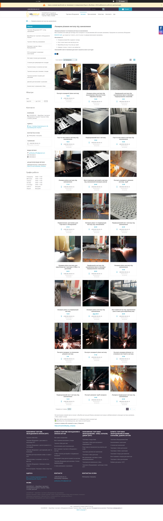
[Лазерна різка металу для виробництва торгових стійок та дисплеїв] (68, 249)
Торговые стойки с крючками (119, 450)
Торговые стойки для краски (118, 448)
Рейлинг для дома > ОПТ (117, 462)
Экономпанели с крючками (118, 442)
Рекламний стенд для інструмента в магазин (67, 458)
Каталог (83, 14)
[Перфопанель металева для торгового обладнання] (68, 206)
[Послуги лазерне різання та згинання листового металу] (123, 336)
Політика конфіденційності (114, 508)
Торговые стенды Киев (89, 439)
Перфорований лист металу (96, 137)
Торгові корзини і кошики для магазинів (36, 76)
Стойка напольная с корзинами (63, 466)
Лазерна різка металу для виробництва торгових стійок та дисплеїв (68, 267)
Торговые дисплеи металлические (92, 451)
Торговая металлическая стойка (91, 462)
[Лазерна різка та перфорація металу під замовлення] (96, 206)
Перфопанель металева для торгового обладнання (68, 223)
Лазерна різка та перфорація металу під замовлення (95, 223)
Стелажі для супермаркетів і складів (37, 62)
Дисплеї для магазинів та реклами (37, 81)
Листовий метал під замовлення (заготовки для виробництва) (123, 310)
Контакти (108, 14)
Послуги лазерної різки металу (68, 93)
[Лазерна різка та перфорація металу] (68, 293)
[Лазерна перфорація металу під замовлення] (123, 378)
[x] (57, 54)
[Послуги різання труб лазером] (96, 378)
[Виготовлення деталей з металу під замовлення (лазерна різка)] (96, 164)
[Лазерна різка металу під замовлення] (68, 164)
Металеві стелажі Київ (60, 437)
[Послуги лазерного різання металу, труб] (123, 164)
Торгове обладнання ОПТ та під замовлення (36, 30)
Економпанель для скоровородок (64, 446)
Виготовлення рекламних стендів (64, 440)
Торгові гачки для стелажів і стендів (37, 71)
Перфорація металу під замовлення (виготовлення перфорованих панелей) (123, 95)
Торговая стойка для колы (90, 454)
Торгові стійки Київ (31, 437)
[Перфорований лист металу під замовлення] (123, 206)
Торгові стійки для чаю (61, 443)
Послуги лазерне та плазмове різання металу (68, 353)
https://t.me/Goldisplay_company (65, 425)
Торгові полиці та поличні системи (37, 67)
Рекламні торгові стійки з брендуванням (34, 47)
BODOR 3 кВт (58, 35)
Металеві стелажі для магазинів (36, 58)
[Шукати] (103, 9)
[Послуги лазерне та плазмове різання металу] (68, 336)
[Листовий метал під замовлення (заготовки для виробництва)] (123, 293)
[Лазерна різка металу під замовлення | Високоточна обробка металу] (96, 77)
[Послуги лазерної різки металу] (68, 77)
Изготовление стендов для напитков (121, 456)
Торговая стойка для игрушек (119, 459)
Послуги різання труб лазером (95, 395)
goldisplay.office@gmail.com (37, 153)
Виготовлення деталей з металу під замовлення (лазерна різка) (95, 181)
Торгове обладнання (72, 14)
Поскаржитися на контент (99, 508)
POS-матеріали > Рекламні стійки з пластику (39, 468)
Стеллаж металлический (117, 445)
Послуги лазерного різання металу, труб (123, 181)
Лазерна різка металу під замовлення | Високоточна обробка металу (95, 95)
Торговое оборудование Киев (119, 439)
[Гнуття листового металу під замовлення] (68, 121)
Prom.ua (90, 506)
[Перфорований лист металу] (96, 121)
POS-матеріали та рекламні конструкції (35, 52)
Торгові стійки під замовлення (36, 41)
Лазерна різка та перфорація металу (67, 310)
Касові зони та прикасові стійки (36, 86)
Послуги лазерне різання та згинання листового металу (123, 353)
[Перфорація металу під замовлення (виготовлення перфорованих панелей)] (123, 77)
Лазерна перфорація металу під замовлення (123, 395)
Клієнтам (101, 14)
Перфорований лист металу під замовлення (123, 223)
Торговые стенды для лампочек (119, 453)
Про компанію (92, 14)
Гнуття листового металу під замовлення (67, 138)
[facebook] (55, 54)
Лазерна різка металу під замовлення (68, 181)
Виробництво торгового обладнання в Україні (38, 36)
